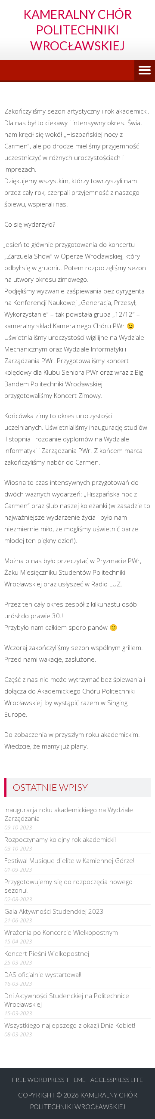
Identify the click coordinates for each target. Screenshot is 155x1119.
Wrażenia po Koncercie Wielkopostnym (61, 932)
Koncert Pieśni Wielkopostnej (46, 953)
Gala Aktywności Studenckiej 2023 (54, 911)
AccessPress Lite (116, 1079)
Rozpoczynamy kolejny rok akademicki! (60, 839)
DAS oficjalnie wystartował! (42, 974)
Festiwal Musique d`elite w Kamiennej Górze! (69, 860)
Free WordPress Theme (49, 1079)
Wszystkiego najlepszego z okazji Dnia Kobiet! (69, 1025)
